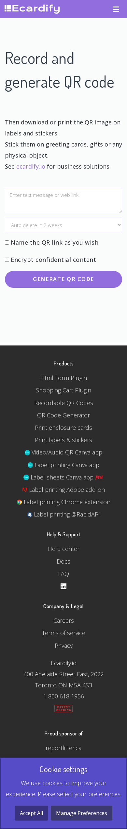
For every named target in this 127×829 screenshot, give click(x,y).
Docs (63, 561)
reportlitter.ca (63, 748)
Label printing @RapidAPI (66, 514)
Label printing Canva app (66, 465)
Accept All (31, 813)
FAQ (63, 574)
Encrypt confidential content (53, 259)
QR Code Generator (63, 415)
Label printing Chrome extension (66, 502)
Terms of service (63, 633)
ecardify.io (30, 166)
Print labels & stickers (63, 440)
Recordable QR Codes (63, 403)
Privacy (64, 645)
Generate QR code (63, 279)
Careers (63, 620)
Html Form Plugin (63, 378)
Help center (63, 549)
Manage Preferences (81, 813)
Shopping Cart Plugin (63, 390)
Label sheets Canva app (62, 477)
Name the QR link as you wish (54, 242)
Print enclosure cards (63, 427)
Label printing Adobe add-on (66, 489)
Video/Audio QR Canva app (66, 452)
